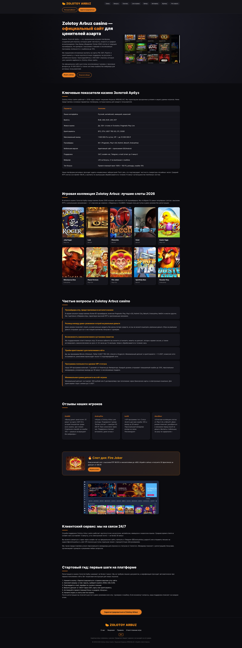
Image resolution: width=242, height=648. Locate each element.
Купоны (164, 3)
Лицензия (111, 630)
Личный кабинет (70, 10)
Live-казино (136, 3)
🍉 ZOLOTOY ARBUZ (76, 3)
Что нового (174, 3)
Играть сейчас (69, 75)
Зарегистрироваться (87, 10)
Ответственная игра (133, 630)
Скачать (125, 3)
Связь (108, 3)
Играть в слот (94, 469)
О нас (103, 630)
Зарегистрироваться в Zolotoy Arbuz (121, 612)
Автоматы (155, 3)
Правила (120, 630)
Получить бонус (84, 75)
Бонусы (116, 3)
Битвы (146, 3)
